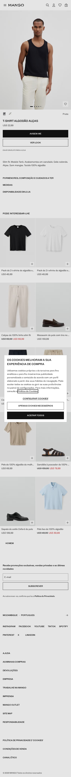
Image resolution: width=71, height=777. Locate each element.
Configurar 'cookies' (35, 398)
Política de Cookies (28, 391)
